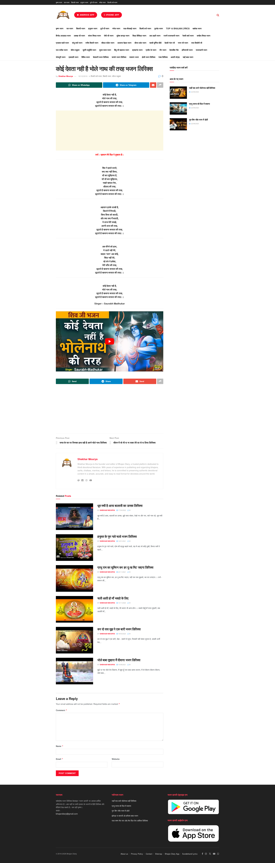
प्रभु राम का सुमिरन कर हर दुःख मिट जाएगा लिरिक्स (125, 567)
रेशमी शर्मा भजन (188, 35)
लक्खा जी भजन (79, 35)
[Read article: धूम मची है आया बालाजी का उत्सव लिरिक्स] (74, 516)
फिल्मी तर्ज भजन (112, 2)
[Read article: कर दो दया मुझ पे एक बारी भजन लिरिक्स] (74, 640)
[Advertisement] (109, 130)
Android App (86, 14)
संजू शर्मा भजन (77, 42)
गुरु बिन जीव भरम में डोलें (198, 119)
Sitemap (158, 853)
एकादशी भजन (73, 57)
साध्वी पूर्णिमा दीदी (155, 42)
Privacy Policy (137, 853)
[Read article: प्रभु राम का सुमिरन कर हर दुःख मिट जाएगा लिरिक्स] (74, 578)
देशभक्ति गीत (174, 49)
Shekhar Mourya (65, 76)
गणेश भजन (102, 2)
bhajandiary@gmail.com (67, 813)
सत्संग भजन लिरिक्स (119, 57)
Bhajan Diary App (172, 853)
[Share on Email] (153, 85)
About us (124, 853)
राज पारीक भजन (62, 49)
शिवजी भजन (75, 2)
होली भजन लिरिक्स (148, 57)
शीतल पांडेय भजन (107, 42)
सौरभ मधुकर (75, 49)
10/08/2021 (122, 664)
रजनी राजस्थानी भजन (171, 35)
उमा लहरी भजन (154, 35)
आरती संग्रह (175, 57)
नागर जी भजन (183, 42)
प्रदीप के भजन (151, 49)
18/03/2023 (122, 633)
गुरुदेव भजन (158, 28)
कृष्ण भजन (59, 2)
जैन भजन (162, 49)
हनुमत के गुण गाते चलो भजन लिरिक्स (117, 536)
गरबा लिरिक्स (163, 57)
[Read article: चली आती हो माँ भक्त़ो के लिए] (74, 609)
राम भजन (66, 2)
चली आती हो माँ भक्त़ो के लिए (112, 598)
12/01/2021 (122, 541)
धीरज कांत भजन (140, 42)
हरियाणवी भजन (187, 49)
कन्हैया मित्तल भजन (203, 35)
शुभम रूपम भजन (105, 49)
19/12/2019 (82, 76)
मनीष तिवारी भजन (92, 42)
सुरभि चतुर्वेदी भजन (89, 49)
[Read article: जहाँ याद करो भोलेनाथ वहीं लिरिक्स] (178, 92)
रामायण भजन (134, 57)
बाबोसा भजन (197, 28)
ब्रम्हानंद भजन (137, 49)
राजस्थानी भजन (201, 49)
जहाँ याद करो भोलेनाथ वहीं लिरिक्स (202, 87)
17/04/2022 (122, 510)
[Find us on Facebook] (202, 853)
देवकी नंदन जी (170, 42)
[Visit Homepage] (63, 15)
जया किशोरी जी (196, 42)
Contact (149, 853)
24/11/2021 (122, 572)
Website (116, 759)
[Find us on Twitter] (210, 853)
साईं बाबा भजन (188, 57)
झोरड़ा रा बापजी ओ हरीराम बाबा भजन (125, 815)
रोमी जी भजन (108, 35)
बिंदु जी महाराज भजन (121, 49)
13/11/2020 (122, 603)
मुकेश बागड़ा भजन (123, 35)
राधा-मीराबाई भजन (129, 28)
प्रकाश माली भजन (62, 42)
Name (59, 746)
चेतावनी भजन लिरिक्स (101, 57)
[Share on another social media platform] (160, 85)
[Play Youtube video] (109, 341)
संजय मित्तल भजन (94, 35)
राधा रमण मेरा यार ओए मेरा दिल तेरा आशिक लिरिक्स (130, 820)
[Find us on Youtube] (214, 853)
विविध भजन (85, 57)
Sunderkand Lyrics (190, 853)
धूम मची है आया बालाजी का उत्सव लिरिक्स (120, 505)
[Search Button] (218, 14)
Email (59, 759)
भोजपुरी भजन (60, 57)
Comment (61, 710)
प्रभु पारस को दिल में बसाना (199, 103)
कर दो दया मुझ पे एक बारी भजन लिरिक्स (119, 629)
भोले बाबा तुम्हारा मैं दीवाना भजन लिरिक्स (118, 660)
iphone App (112, 14)
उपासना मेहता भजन (124, 42)
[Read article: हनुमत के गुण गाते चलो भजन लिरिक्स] (74, 547)
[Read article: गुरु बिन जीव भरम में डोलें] (178, 124)
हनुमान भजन (84, 2)
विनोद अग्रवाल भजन (63, 35)
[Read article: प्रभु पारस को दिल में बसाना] (178, 108)
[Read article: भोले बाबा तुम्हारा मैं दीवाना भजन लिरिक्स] (74, 671)
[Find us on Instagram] (206, 853)
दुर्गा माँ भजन (93, 2)
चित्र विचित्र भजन (139, 35)
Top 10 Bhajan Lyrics (177, 28)
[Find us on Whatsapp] (218, 853)
